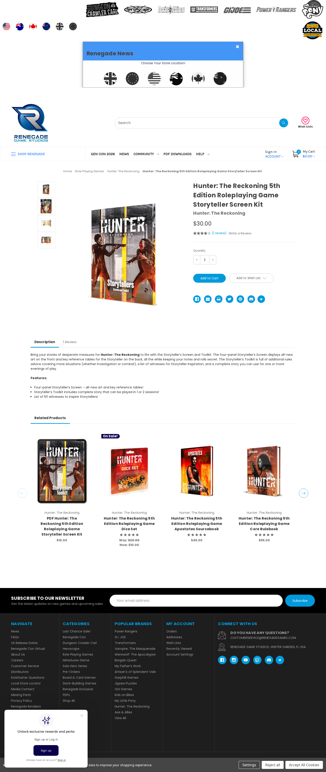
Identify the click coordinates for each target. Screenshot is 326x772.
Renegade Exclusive (78, 689)
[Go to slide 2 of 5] (303, 493)
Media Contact (22, 689)
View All (120, 718)
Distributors (20, 672)
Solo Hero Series (75, 666)
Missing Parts (21, 695)
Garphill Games (126, 677)
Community (144, 154)
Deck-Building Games (79, 683)
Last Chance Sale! (76, 631)
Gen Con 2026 (103, 154)
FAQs (15, 637)
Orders (171, 631)
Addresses (174, 637)
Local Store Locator (26, 683)
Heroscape (71, 648)
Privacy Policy (21, 700)
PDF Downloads (177, 154)
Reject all (272, 764)
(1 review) (220, 233)
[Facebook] (197, 299)
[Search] (283, 122)
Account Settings (179, 654)
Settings (249, 764)
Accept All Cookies (304, 764)
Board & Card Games (79, 677)
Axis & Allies (123, 712)
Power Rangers (126, 631)
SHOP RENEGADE (31, 154)
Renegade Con (74, 637)
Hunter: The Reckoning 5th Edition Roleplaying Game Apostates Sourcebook (196, 524)
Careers (17, 660)
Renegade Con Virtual (28, 648)
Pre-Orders (71, 672)
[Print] (218, 299)
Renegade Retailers (26, 706)
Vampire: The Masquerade (135, 648)
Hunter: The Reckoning (132, 706)
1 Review (70, 342)
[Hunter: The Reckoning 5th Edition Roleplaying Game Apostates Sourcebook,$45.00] (197, 471)
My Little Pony (125, 700)
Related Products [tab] (50, 418)
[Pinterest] (240, 299)
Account (273, 154)
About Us (18, 654)
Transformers (125, 643)
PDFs (66, 695)
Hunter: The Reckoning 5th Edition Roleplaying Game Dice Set (129, 524)
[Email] (208, 299)
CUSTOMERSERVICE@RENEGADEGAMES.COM (263, 638)
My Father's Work (128, 666)
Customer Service (25, 666)
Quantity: (199, 250)
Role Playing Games (78, 654)
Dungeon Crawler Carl (80, 643)
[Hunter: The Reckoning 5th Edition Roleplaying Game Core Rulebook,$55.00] (264, 471)
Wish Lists (305, 126)
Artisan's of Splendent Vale (135, 672)
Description (44, 342)
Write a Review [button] (240, 233)
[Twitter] (229, 299)
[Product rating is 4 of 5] (202, 233)
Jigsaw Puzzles (126, 683)
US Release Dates (24, 643)
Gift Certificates (296, 93)
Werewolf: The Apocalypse (135, 654)
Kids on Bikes (124, 695)
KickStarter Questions (27, 677)
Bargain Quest (126, 660)
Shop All (69, 700)
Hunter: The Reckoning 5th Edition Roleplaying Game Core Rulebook (264, 524)
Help (200, 154)
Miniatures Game (76, 660)
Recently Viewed (179, 648)
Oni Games (123, 689)
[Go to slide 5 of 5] (22, 493)
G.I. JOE (120, 637)
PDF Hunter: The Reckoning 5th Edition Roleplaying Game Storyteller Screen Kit (62, 526)
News (124, 154)
